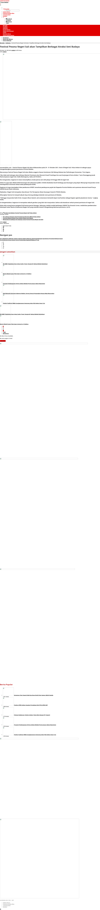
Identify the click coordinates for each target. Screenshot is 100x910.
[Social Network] (3, 17)
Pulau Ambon (33, 213)
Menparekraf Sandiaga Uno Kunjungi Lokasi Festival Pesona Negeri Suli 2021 (23, 219)
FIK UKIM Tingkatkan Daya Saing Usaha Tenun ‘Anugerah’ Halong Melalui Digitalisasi (25, 264)
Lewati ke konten (4, 0)
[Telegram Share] (3, 246)
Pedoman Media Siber (8, 904)
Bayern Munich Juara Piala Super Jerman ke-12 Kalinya (17, 273)
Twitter (9, 20)
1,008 (4, 332)
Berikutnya (6, 333)
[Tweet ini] (3, 244)
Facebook (9, 19)
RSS (8, 23)
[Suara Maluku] (4, 2)
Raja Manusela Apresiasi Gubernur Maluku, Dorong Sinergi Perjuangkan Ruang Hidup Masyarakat (28, 293)
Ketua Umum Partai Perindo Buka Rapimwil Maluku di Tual (19, 240)
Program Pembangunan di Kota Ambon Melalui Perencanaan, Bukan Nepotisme (24, 283)
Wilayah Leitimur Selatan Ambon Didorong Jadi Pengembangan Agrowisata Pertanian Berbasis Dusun (31, 238)
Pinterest (9, 21)
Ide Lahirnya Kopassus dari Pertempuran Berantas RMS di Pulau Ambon (21, 216)
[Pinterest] (3, 230)
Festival (17, 213)
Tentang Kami (6, 905)
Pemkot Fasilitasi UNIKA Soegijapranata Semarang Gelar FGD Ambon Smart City (24, 303)
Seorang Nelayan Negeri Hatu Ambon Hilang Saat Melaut (18, 218)
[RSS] (3, 231)
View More (3, 340)
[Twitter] (3, 228)
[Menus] (0, 3)
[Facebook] (3, 227)
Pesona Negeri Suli (24, 213)
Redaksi (5, 907)
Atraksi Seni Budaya (9, 213)
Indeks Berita (6, 902)
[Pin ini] (3, 245)
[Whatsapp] (3, 248)
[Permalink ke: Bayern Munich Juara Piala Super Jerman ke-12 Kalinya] (8, 272)
